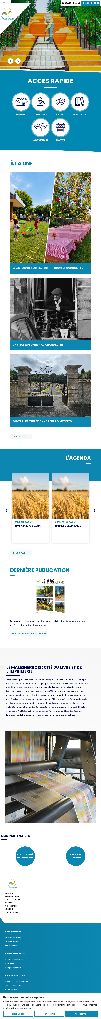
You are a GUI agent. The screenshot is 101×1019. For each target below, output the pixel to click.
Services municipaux (13, 937)
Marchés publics (11, 945)
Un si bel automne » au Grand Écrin (38, 344)
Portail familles (11, 989)
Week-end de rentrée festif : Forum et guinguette (48, 268)
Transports (9, 963)
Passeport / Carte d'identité (16, 981)
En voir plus (19, 436)
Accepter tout (81, 1014)
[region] (50, 1006)
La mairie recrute (12, 941)
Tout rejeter (49, 1014)
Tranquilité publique (13, 967)
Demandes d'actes (13, 985)
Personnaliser (17, 1014)
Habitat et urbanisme (14, 959)
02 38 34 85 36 (92, 3)
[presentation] (6, 510)
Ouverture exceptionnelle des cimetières (42, 421)
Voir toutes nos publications (27, 633)
